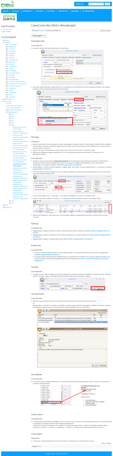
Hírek (6, 205)
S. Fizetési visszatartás (14, 86)
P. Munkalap (11, 77)
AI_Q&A (9, 103)
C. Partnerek (11, 49)
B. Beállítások (12, 47)
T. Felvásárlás (12, 88)
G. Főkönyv (11, 58)
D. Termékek (11, 51)
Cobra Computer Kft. (62, 453)
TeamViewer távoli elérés (14, 105)
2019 (12, 114)
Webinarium (8, 207)
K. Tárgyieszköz (12, 66)
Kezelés (7, 40)
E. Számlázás (11, 53)
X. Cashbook (11, 97)
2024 (39, 446)
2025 (12, 201)
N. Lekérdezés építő (14, 73)
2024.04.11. (42, 30)
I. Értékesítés (11, 62)
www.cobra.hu (7, 29)
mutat (43, 36)
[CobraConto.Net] (7, 8)
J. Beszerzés (11, 64)
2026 (12, 203)
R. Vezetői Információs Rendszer (17, 84)
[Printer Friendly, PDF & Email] (105, 31)
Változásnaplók (12, 112)
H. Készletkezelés (13, 60)
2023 (12, 123)
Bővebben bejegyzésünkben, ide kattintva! (69, 165)
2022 (12, 121)
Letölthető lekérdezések (15, 110)
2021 (12, 118)
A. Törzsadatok (12, 44)
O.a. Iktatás (11, 75)
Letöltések (8, 101)
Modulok (8, 42)
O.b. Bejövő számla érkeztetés (17, 81)
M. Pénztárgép (12, 71)
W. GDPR (10, 95)
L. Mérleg (10, 68)
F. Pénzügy (11, 55)
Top (108, 451)
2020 (12, 116)
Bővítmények (8, 99)
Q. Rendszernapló (13, 79)
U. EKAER (10, 90)
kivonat (82, 196)
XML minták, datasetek (13, 108)
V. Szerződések (12, 92)
